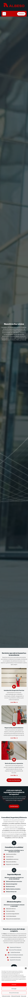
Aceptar (14, 984)
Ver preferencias (14, 992)
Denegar (14, 988)
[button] (26, 968)
